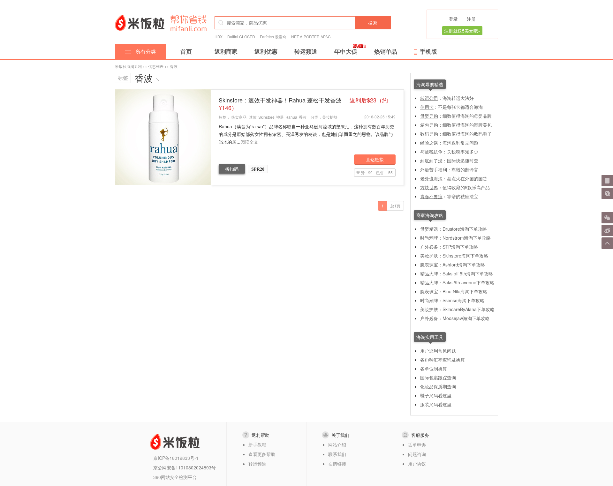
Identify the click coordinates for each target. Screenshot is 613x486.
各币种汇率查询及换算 (442, 359)
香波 (302, 117)
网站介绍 (337, 444)
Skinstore (266, 117)
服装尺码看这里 (435, 404)
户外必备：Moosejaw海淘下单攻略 (455, 318)
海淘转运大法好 (458, 98)
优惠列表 (155, 66)
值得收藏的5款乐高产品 (466, 187)
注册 (471, 19)
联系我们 (337, 454)
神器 (280, 117)
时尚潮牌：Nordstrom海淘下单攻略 (455, 238)
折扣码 (231, 169)
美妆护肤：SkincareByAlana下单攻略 (457, 309)
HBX (219, 36)
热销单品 (385, 51)
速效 (253, 117)
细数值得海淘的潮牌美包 (467, 125)
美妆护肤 (329, 117)
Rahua (291, 117)
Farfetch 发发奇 (273, 36)
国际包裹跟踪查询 (438, 377)
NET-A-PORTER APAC (311, 36)
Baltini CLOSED (241, 36)
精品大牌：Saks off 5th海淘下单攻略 (456, 273)
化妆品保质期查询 (438, 386)
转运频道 (305, 51)
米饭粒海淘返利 (128, 66)
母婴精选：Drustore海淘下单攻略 (453, 229)
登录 (453, 19)
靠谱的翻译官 (464, 169)
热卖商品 (238, 117)
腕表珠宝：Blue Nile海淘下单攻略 (453, 291)
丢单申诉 (417, 444)
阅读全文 (249, 141)
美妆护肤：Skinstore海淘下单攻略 (454, 255)
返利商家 (226, 51)
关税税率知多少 (462, 151)
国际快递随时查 (462, 160)
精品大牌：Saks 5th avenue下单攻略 (457, 282)
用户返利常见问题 (438, 351)
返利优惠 (265, 51)
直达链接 (375, 159)
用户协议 (417, 463)
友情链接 (337, 463)
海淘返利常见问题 (460, 142)
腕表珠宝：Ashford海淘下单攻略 (452, 264)
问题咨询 (417, 454)
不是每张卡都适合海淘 (460, 107)
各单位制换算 (433, 368)
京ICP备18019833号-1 (176, 458)
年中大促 (345, 51)
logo (139, 23)
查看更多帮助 (261, 454)
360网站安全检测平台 (175, 477)
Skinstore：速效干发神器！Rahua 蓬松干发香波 (303, 104)
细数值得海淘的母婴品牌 (467, 116)
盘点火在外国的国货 (467, 178)
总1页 (395, 205)
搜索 (372, 22)
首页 (186, 51)
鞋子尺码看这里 (435, 395)
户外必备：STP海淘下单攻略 (449, 246)
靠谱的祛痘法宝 (462, 196)
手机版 (428, 51)
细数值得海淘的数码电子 (467, 134)
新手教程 (257, 444)
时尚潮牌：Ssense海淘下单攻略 (452, 300)
